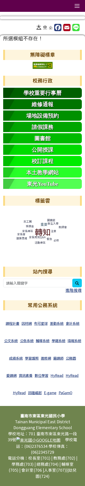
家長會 (21, 234)
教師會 (63, 227)
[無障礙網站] (43, 65)
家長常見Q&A (37, 237)
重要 (44, 224)
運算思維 (21, 238)
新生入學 (53, 223)
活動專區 (40, 242)
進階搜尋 (74, 290)
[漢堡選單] (77, 6)
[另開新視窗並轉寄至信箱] (66, 27)
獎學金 (30, 226)
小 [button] (50, 27)
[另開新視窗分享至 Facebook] (57, 27)
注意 (53, 231)
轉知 (43, 232)
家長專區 (27, 231)
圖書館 (51, 220)
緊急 (49, 239)
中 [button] (45, 27)
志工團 (28, 221)
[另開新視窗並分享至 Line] (76, 27)
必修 (56, 240)
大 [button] (38, 26)
